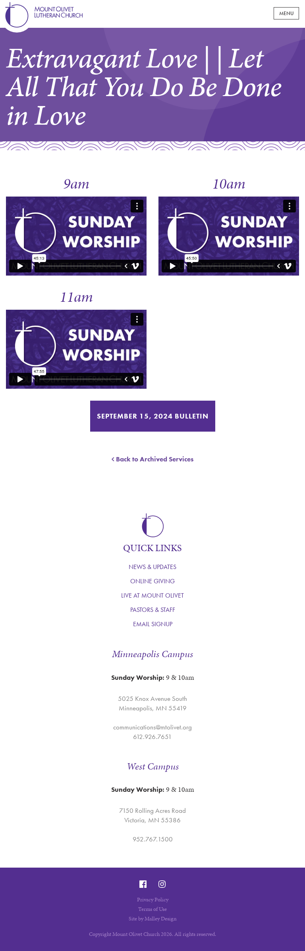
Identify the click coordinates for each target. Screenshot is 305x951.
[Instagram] (162, 884)
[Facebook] (143, 884)
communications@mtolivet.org (152, 727)
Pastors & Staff (152, 610)
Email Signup (152, 624)
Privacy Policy (152, 899)
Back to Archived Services (154, 459)
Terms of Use (152, 909)
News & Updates (152, 567)
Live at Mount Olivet (152, 595)
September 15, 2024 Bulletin (152, 416)
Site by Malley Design (153, 918)
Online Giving (152, 581)
